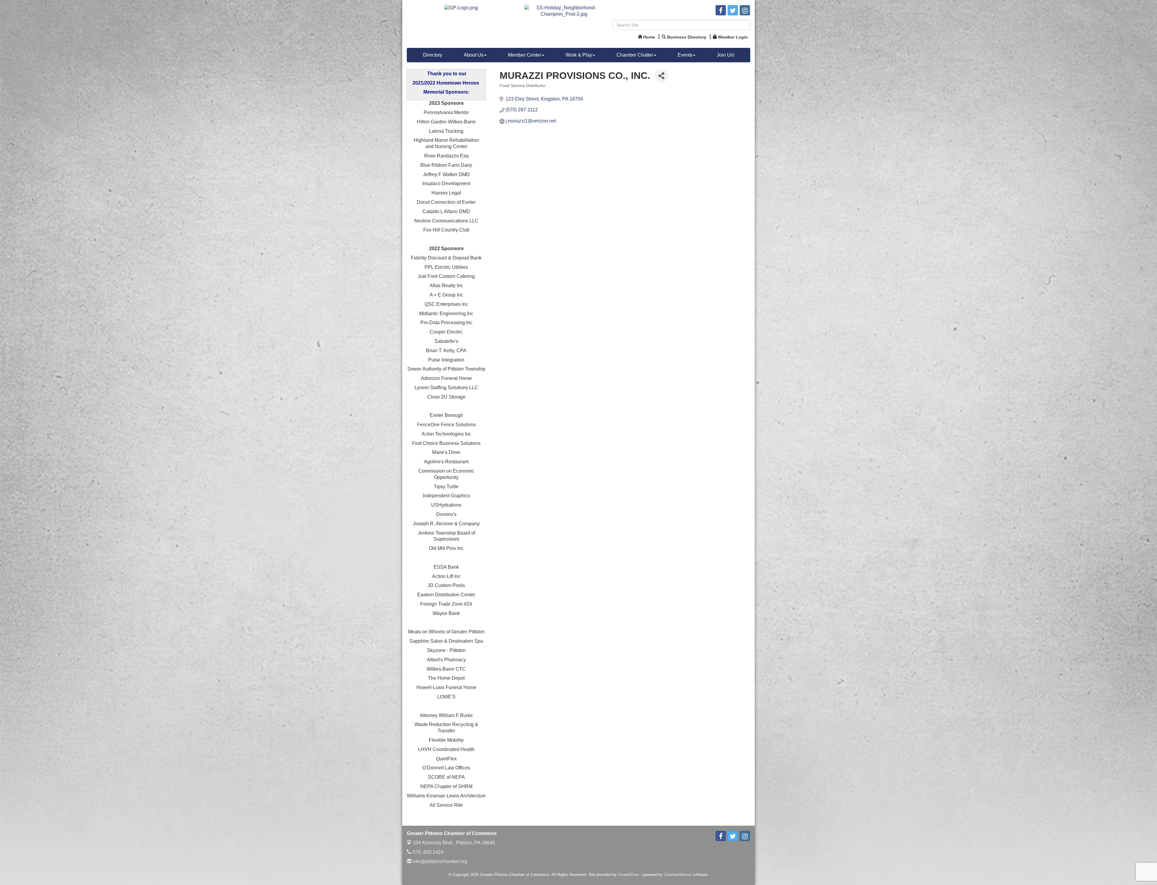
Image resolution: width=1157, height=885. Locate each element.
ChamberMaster (677, 874)
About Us (474, 54)
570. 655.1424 (428, 852)
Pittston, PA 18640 (454, 842)
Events (685, 54)
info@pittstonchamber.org (439, 861)
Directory (432, 54)
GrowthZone (628, 874)
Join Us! (725, 54)
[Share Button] (661, 75)
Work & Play (579, 54)
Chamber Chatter (634, 54)
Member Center (524, 54)
